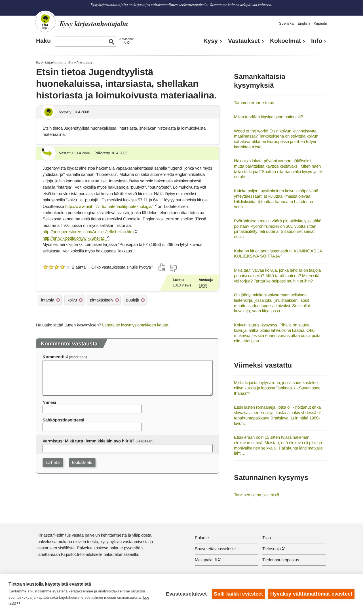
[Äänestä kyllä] (162, 267)
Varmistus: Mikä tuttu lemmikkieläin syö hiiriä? (88, 440)
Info (316, 40)
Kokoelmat (285, 40)
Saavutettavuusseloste (215, 548)
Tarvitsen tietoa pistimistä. (257, 494)
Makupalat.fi (206, 559)
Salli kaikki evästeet (238, 594)
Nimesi (49, 402)
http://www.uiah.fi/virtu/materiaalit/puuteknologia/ (109, 206)
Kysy (210, 40)
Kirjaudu (320, 23)
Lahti (203, 285)
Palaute (202, 537)
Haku (43, 40)
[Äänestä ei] (173, 268)
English (303, 23)
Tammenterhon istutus (254, 102)
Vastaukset (244, 40)
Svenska (286, 23)
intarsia (47, 299)
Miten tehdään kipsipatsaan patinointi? (268, 116)
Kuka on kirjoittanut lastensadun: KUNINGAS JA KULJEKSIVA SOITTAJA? (278, 253)
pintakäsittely (101, 299)
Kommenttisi (55, 356)
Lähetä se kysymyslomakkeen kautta (135, 324)
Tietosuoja (271, 548)
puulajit (132, 299)
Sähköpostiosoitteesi (63, 419)
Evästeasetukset (186, 594)
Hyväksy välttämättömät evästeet (311, 594)
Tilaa (266, 537)
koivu (72, 299)
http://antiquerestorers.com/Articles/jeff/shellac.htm (88, 231)
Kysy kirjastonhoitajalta (54, 62)
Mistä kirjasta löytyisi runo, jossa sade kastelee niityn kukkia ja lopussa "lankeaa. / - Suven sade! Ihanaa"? (278, 387)
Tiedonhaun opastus (280, 559)
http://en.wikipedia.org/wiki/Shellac (74, 238)
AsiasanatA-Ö (126, 40)
